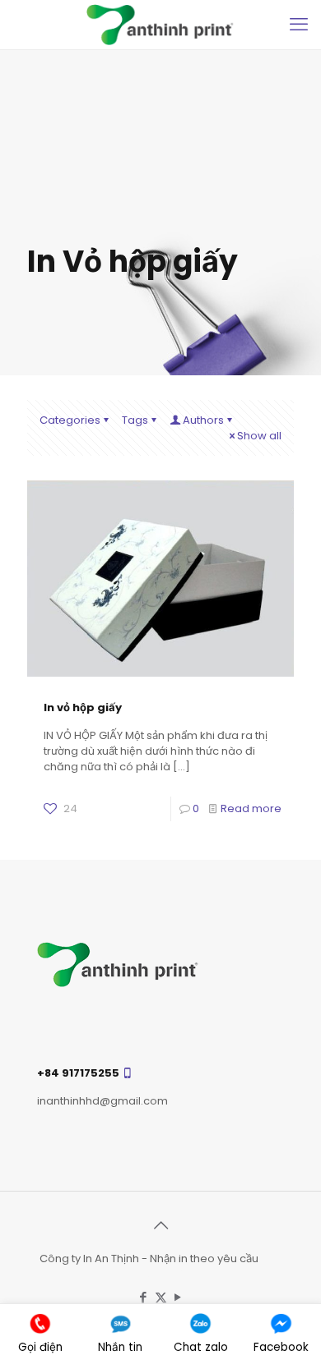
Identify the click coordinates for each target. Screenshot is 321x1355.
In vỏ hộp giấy (83, 707)
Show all (259, 435)
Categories (70, 420)
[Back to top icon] (160, 1225)
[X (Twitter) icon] (161, 1297)
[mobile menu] (299, 25)
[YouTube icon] (178, 1297)
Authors (203, 420)
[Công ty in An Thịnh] (160, 24)
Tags (135, 420)
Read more (251, 808)
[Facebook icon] (143, 1297)
